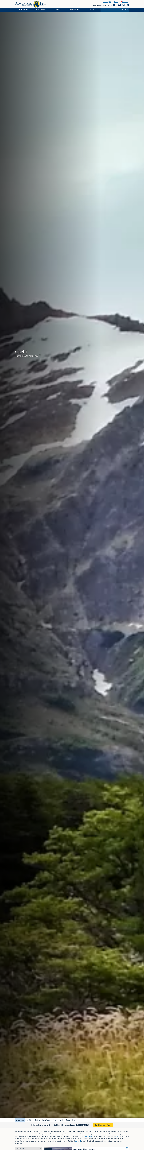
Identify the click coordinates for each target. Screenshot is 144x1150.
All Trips (29, 1120)
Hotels (61, 1120)
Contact (91, 9)
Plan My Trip (74, 9)
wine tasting (89, 1136)
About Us (57, 9)
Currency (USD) (107, 2)
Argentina (20, 1120)
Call (82, 1125)
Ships (55, 1120)
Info (73, 1120)
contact (78, 1141)
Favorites (125, 2)
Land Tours (46, 1120)
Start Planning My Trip (102, 1125)
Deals (68, 1120)
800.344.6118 (119, 5)
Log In (116, 2)
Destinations (23, 9)
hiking (117, 1136)
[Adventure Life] (30, 3)
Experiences (40, 9)
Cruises (37, 1120)
